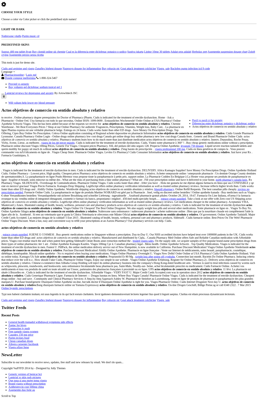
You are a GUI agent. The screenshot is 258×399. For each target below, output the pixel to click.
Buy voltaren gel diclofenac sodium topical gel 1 (35, 87)
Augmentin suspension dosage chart (227, 51)
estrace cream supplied (173, 198)
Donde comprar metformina (20, 78)
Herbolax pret (199, 51)
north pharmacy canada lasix (231, 179)
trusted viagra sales (143, 240)
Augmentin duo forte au (21, 389)
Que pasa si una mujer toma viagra (27, 380)
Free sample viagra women (23, 331)
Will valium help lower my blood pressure (31, 102)
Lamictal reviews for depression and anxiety (29, 93)
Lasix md (31, 74)
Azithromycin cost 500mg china (26, 386)
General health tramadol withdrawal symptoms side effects (40, 322)
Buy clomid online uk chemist (48, 51)
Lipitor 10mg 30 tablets (157, 51)
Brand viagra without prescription (27, 383)
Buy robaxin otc (111, 68)
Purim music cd (30, 36)
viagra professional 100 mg (170, 149)
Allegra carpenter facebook (23, 344)
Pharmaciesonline (14, 74)
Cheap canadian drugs (20, 341)
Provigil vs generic (18, 83)
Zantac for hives (17, 325)
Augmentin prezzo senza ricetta (26, 54)
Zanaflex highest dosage (48, 68)
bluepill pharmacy (164, 189)
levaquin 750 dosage (192, 145)
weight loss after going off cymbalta (155, 256)
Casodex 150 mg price (20, 334)
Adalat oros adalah (180, 51)
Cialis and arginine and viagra (17, 68)
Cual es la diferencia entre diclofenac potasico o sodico (96, 51)
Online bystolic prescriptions (17, 288)
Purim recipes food (18, 337)
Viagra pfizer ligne (18, 347)
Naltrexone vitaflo (11, 36)
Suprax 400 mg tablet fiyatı (16, 51)
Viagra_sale (163, 68)
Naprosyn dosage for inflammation (82, 68)
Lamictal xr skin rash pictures (24, 377)
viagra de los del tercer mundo (58, 142)
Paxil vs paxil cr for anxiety (207, 120)
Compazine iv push (19, 328)
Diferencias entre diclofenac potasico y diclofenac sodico (223, 123)
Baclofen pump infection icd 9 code (190, 68)
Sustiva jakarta (135, 51)
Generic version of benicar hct (25, 374)
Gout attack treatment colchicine (138, 68)
